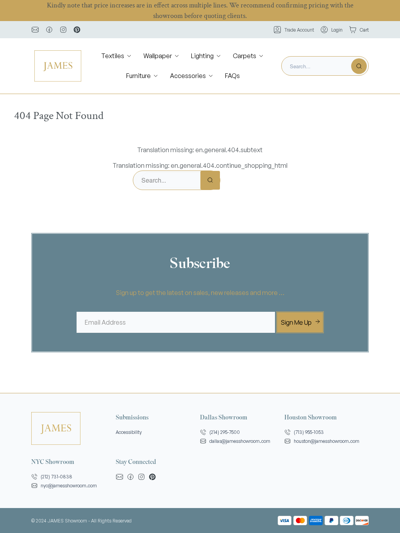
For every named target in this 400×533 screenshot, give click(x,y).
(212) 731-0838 (56, 477)
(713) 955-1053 (309, 432)
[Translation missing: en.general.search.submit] (359, 66)
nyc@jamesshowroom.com (69, 486)
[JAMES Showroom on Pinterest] (76, 30)
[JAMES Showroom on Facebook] (49, 30)
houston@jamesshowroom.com (326, 441)
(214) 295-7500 (224, 432)
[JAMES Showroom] (57, 66)
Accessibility (129, 432)
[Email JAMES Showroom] (35, 30)
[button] (116, 56)
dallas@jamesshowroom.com (239, 441)
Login (337, 30)
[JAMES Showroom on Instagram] (63, 30)
